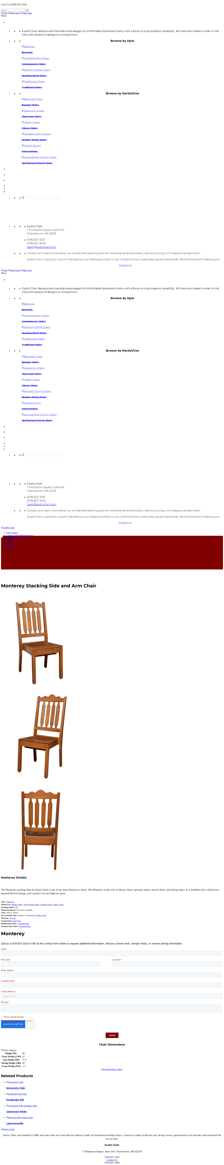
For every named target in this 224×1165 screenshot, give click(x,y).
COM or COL (41, 915)
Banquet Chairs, (17, 905)
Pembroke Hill (15, 1099)
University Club (15, 1088)
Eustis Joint (16, 921)
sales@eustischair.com (41, 247)
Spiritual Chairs (46, 905)
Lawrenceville (14, 1123)
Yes (16, 907)
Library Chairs (58, 905)
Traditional (10, 902)
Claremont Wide (16, 1111)
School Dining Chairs (31, 905)
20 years (13, 918)
